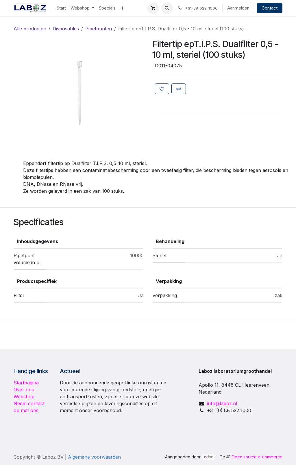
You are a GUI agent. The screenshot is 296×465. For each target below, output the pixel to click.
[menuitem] (61, 8)
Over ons (24, 389)
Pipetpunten (98, 29)
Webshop (24, 396)
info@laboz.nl (222, 403)
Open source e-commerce (257, 456)
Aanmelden (238, 8)
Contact (270, 8)
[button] (167, 8)
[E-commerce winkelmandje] (153, 8)
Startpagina (26, 383)
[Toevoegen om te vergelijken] (178, 88)
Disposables (66, 29)
